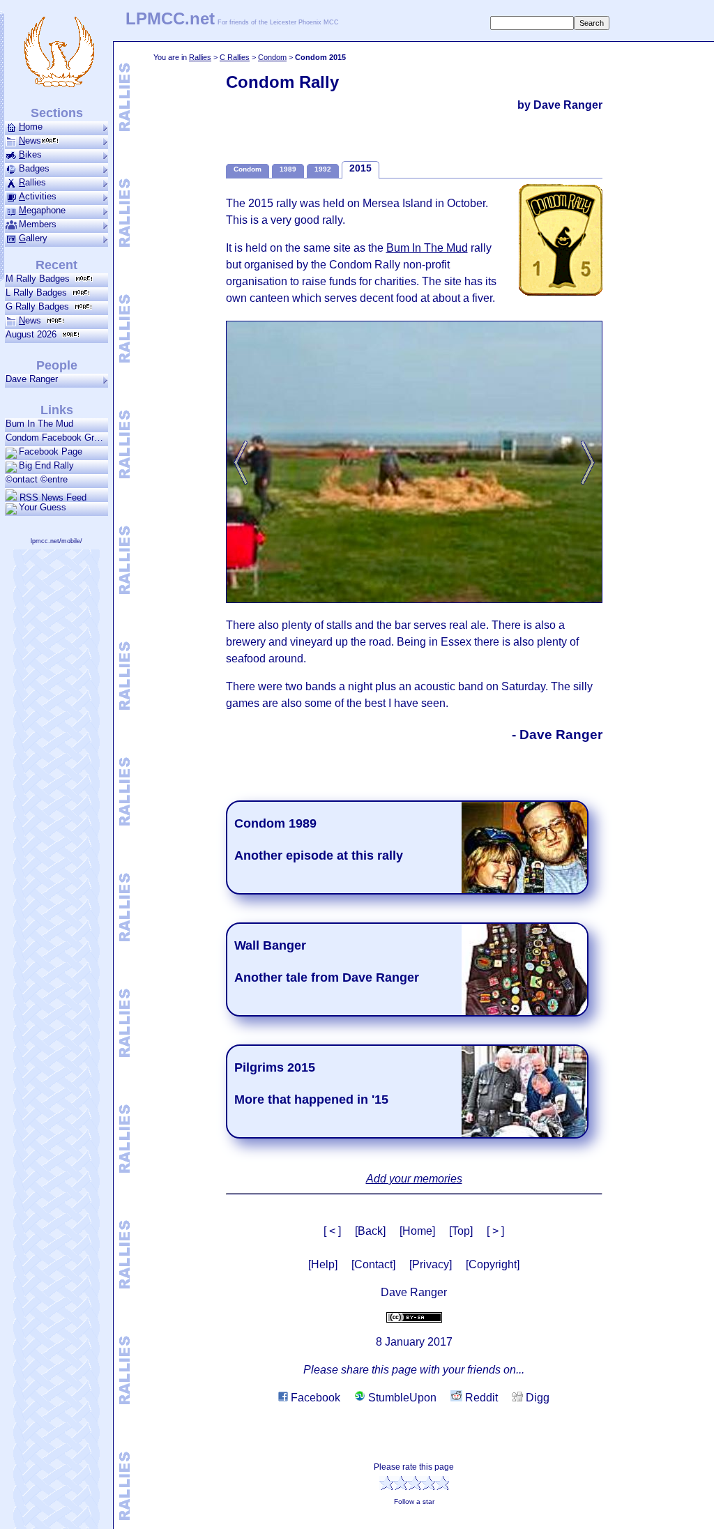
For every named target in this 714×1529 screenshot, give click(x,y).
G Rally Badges (40, 306)
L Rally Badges (39, 292)
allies (32, 182)
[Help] (322, 1264)
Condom (272, 57)
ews (30, 140)
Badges (34, 168)
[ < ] (332, 1231)
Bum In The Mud (427, 248)
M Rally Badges (40, 278)
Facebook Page (50, 451)
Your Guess (42, 507)
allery (33, 238)
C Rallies (235, 57)
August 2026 (34, 334)
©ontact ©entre (37, 479)
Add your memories (414, 1179)
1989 (288, 169)
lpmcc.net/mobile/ (56, 541)
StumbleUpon (400, 1398)
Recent (56, 265)
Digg (536, 1398)
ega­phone (42, 210)
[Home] (417, 1231)
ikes (30, 154)
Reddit (480, 1398)
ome (31, 126)
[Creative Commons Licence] (414, 1317)
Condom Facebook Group (57, 437)
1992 (322, 169)
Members (37, 224)
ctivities (37, 196)
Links (56, 410)
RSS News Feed (51, 497)
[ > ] (495, 1231)
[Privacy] (430, 1264)
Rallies (200, 57)
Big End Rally (46, 465)
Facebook (314, 1398)
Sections (57, 113)
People (56, 365)
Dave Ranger (32, 379)
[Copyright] (492, 1264)
